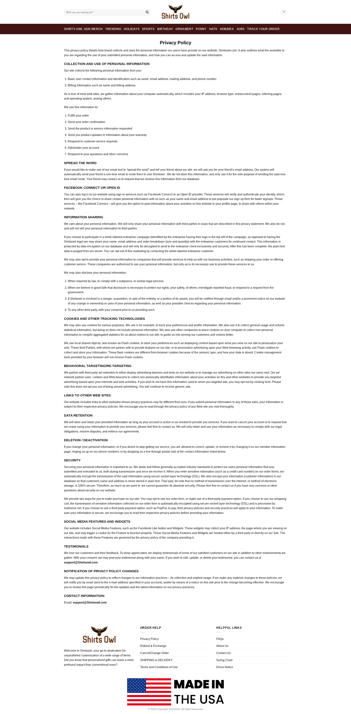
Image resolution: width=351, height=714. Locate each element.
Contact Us (223, 653)
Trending (113, 29)
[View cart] (284, 12)
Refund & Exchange (153, 645)
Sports (148, 29)
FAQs (220, 638)
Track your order (263, 29)
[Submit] (147, 12)
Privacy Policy (149, 638)
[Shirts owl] (175, 12)
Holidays (131, 29)
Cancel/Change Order (154, 653)
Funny (201, 29)
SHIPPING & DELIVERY (156, 660)
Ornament (184, 29)
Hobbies (227, 29)
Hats (213, 29)
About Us (222, 645)
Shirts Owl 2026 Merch (83, 29)
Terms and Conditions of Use (159, 667)
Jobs (240, 29)
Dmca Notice (224, 667)
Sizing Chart (224, 660)
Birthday (165, 29)
